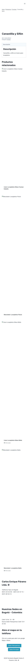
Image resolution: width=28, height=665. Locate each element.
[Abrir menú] (24, 3)
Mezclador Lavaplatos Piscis (13, 314)
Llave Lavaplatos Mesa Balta (13, 440)
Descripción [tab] (6, 44)
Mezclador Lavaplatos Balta (12, 568)
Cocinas (9, 39)
